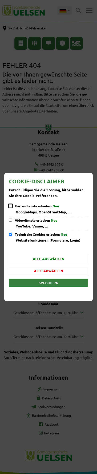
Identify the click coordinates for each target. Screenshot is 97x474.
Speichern (48, 282)
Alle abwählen (48, 270)
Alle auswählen (48, 258)
